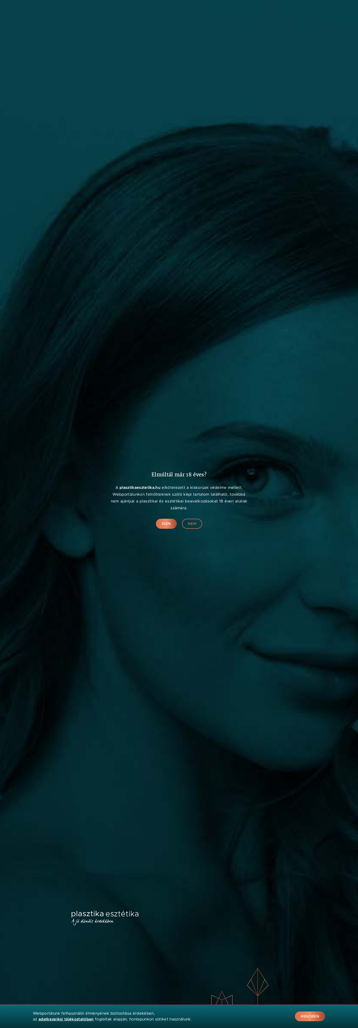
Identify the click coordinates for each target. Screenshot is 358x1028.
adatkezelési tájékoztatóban (66, 1019)
